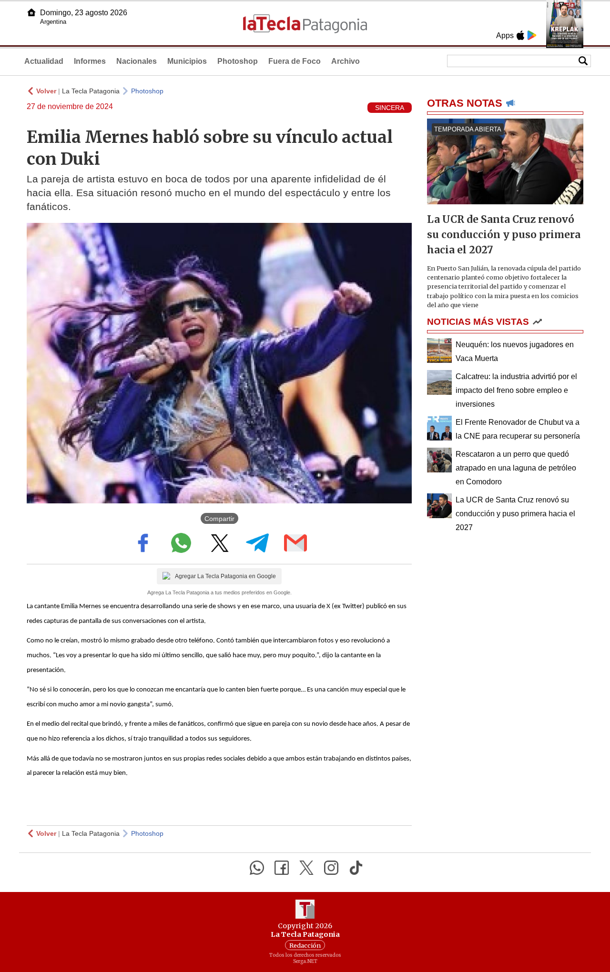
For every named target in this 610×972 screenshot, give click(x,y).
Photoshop (237, 61)
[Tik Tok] (356, 868)
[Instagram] (331, 868)
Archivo (345, 61)
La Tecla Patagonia (91, 91)
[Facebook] (282, 868)
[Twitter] (306, 868)
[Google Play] (532, 35)
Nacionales (136, 61)
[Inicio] (31, 12)
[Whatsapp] (257, 868)
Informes (90, 61)
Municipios (187, 61)
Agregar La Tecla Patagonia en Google (225, 576)
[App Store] (520, 35)
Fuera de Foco (294, 61)
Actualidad (43, 61)
